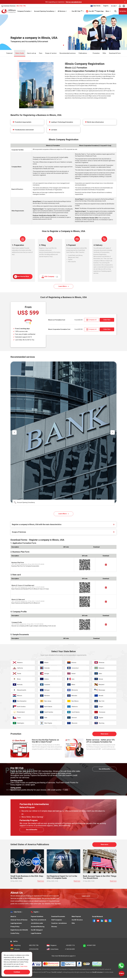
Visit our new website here (74, 2)
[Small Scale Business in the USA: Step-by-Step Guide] (27, 861)
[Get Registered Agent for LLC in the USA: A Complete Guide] (63, 861)
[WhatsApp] (121, 965)
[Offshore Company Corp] (9, 11)
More (108, 11)
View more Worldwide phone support (63, 956)
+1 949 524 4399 (62, 949)
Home (12, 16)
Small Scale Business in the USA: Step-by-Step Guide (27, 877)
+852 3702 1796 (21, 6)
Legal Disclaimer (36, 933)
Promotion (96, 53)
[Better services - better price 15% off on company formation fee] (74, 748)
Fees (40, 53)
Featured (9, 53)
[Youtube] (98, 920)
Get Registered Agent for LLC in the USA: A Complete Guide (62, 877)
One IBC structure (97, 972)
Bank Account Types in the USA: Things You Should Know (99, 877)
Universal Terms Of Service (19, 920)
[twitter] (110, 920)
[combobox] (114, 6)
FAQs (104, 53)
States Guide (19, 53)
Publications (83, 53)
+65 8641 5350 (91, 945)
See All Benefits (104, 769)
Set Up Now (122, 11)
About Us (13, 916)
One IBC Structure (77, 920)
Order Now (106, 320)
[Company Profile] (105, 624)
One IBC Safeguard (36, 930)
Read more (40, 881)
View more (104, 734)
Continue (17, 972)
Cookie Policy (15, 933)
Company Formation (24, 11)
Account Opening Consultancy (44, 11)
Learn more (86, 896)
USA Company (50, 276)
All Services (62, 11)
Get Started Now (23, 276)
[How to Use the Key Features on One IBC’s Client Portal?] (20, 748)
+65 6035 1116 (62, 945)
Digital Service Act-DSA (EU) (19, 930)
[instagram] (106, 920)
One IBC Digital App (96, 11)
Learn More (62, 286)
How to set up (31, 53)
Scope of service (51, 53)
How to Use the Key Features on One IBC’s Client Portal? (45, 741)
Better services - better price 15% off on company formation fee (100, 741)
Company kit (93, 320)
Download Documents (58, 916)
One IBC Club (76, 11)
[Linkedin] (102, 920)
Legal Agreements (16, 923)
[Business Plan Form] (105, 565)
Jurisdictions (34, 16)
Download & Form (115, 53)
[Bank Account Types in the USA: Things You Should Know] (99, 861)
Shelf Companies (56, 920)
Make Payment (76, 916)
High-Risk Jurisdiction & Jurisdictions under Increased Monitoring (38, 923)
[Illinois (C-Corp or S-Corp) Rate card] (105, 587)
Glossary (54, 926)
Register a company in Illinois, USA (51, 16)
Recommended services (68, 53)
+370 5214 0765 (26, 949)
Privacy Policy (15, 926)
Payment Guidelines (37, 916)
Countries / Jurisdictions (59, 923)
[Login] (124, 6)
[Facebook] (94, 920)
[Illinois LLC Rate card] (105, 602)
